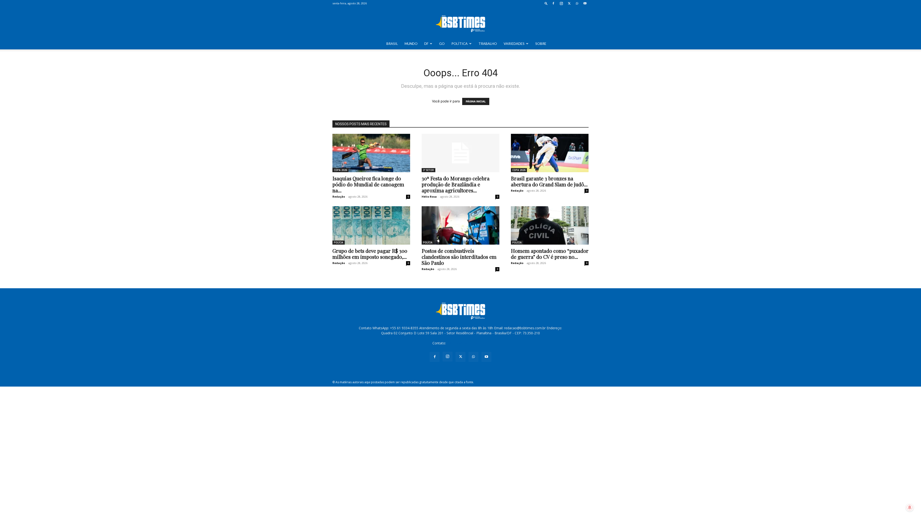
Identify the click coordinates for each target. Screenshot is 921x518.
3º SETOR (428, 170)
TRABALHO (487, 43)
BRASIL (392, 43)
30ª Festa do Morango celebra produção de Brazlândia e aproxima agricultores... (456, 184)
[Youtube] (585, 3)
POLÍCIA (338, 242)
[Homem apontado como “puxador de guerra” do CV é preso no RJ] (550, 225)
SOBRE (540, 43)
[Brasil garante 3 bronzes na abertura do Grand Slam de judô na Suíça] (550, 153)
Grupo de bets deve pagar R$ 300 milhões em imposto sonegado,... (369, 253)
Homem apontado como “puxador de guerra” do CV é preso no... (550, 253)
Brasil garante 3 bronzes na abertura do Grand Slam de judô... (549, 181)
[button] (546, 3)
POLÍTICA (459, 43)
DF (426, 43)
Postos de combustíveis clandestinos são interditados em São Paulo (459, 256)
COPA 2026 (340, 170)
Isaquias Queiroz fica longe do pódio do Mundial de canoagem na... (368, 184)
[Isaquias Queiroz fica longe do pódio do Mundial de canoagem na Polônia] (371, 153)
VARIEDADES (514, 43)
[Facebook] (553, 3)
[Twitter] (569, 3)
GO (442, 43)
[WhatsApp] (577, 3)
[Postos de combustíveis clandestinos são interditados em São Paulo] (460, 225)
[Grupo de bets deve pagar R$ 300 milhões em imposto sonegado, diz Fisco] (371, 225)
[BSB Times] (460, 22)
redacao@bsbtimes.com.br (467, 343)
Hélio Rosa (429, 196)
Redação (338, 196)
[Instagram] (561, 3)
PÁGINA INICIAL (476, 101)
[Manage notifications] (910, 507)
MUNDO (411, 43)
